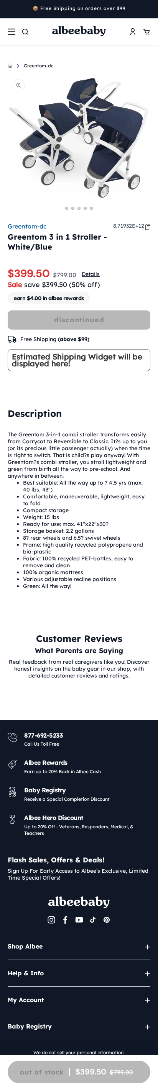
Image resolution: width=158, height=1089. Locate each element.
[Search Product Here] (25, 32)
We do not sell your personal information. (79, 1052)
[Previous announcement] (10, 9)
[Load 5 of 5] (91, 208)
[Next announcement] (147, 9)
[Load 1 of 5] (67, 208)
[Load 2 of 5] (73, 208)
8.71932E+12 (128, 225)
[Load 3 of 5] (79, 208)
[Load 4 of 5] (85, 208)
